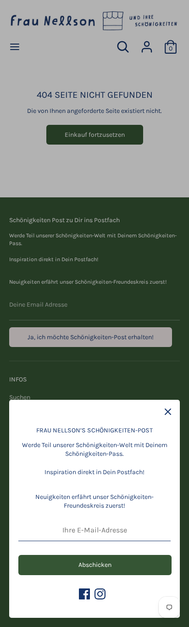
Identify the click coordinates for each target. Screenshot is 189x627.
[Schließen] (168, 412)
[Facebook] (84, 593)
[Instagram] (100, 593)
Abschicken (94, 565)
